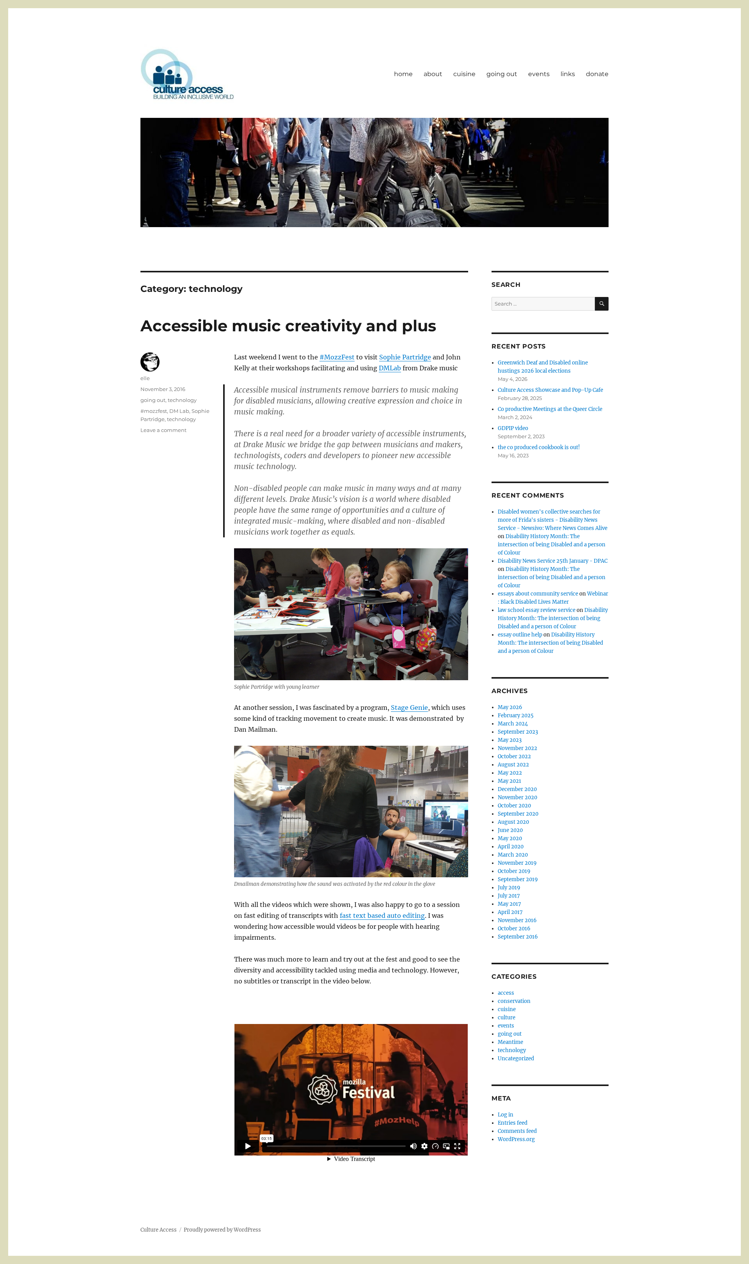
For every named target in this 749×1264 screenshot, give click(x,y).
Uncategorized (516, 1058)
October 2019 (514, 871)
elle (145, 378)
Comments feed (517, 1131)
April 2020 (511, 846)
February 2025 (516, 715)
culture (506, 1017)
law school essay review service (536, 610)
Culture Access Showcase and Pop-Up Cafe (550, 390)
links (568, 74)
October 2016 (514, 928)
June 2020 (510, 830)
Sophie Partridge (405, 357)
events (539, 74)
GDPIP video (513, 428)
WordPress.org (516, 1139)
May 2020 (510, 838)
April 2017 (510, 912)
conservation (514, 1001)
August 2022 (513, 764)
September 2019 (518, 879)
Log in (505, 1114)
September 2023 (518, 732)
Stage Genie (409, 707)
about (433, 74)
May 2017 (509, 904)
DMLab (390, 368)
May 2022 (510, 773)
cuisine (464, 74)
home (403, 74)
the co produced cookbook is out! (539, 447)
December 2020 (517, 789)
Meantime (510, 1042)
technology (182, 400)
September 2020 (518, 814)
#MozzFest (337, 357)
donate (597, 74)
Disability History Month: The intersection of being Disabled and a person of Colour (551, 544)
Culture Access (158, 1230)
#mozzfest (153, 411)
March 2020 (513, 855)
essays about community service (538, 593)
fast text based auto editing (382, 915)
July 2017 (509, 895)
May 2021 (509, 781)
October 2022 (514, 756)
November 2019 (517, 863)
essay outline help (520, 634)
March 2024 (513, 723)
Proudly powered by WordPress (222, 1230)
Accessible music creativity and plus (288, 325)
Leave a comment (163, 430)
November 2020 (517, 797)
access (506, 993)
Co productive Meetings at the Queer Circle (550, 409)
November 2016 (517, 920)
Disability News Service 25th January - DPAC (552, 561)
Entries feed (512, 1123)
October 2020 (514, 805)
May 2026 (510, 707)
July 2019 (509, 887)
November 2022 (517, 748)
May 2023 (510, 740)
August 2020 (513, 822)
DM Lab (179, 411)
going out (501, 74)
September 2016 (518, 936)
